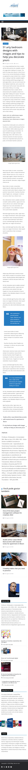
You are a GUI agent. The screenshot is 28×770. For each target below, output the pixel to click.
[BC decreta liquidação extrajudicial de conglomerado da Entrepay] (14, 667)
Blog (12, 763)
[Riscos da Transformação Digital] (14, 651)
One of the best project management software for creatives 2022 (12, 513)
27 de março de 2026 (8, 678)
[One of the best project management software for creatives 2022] (14, 496)
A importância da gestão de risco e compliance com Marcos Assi (11, 682)
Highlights (5, 43)
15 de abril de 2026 (8, 644)
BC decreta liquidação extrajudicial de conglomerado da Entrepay (11, 675)
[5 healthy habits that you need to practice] (14, 553)
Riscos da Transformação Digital (9, 658)
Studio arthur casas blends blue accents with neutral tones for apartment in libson (15, 419)
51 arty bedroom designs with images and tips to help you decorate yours (14, 427)
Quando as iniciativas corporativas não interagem (11, 641)
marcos (17, 63)
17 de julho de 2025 (8, 685)
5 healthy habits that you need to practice (14, 569)
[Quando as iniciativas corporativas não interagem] (14, 633)
